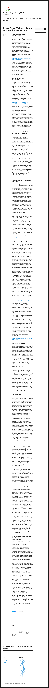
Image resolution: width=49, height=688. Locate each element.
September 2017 (22, 671)
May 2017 (21, 675)
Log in (5, 659)
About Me (9, 18)
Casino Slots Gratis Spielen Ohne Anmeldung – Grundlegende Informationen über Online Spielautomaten (15, 630)
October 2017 (22, 670)
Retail (29, 18)
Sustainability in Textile (22, 18)
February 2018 (22, 666)
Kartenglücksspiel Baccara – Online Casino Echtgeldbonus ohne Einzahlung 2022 (40, 52)
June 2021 (21, 659)
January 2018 (22, 667)
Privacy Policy (5, 20)
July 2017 (21, 673)
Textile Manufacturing (36, 18)
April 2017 (21, 676)
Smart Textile (14, 18)
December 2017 (22, 668)
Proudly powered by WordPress (20, 683)
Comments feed (6, 661)
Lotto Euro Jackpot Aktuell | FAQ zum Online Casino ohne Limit (40, 58)
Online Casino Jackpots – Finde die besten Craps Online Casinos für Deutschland (41, 55)
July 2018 (21, 663)
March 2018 (22, 665)
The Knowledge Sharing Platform (15, 13)
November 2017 (22, 669)
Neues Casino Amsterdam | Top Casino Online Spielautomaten (40, 61)
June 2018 (21, 664)
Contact (11, 20)
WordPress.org (6, 662)
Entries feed (6, 660)
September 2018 (22, 661)
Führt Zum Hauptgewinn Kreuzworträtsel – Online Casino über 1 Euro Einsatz (29, 629)
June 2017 (21, 674)
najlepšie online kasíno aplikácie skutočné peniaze (22, 237)
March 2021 (22, 660)
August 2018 (22, 662)
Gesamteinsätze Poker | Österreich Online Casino (21, 300)
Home (4, 18)
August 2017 (22, 672)
